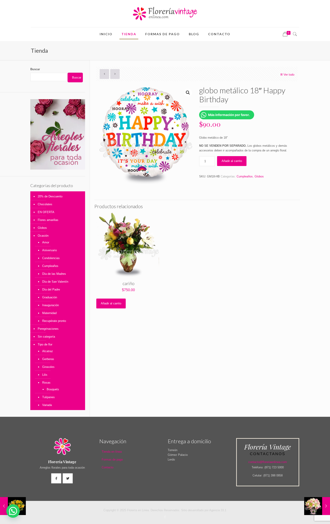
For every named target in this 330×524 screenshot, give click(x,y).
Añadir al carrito (232, 161)
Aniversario (49, 250)
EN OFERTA (46, 212)
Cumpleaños (245, 176)
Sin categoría (46, 336)
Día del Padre (51, 289)
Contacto (107, 467)
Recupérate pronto (54, 321)
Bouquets (53, 389)
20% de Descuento (50, 196)
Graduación (49, 297)
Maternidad (49, 313)
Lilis (44, 374)
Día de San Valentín (55, 281)
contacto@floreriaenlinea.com (267, 462)
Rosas (46, 382)
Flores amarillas (48, 220)
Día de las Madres (54, 273)
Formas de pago (112, 459)
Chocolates (45, 204)
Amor (45, 242)
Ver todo (289, 74)
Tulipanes (48, 397)
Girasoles (48, 367)
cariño (128, 283)
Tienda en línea (112, 451)
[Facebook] (165, 517)
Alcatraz (47, 351)
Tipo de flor (45, 344)
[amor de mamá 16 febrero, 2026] (317, 506)
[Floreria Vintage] (165, 13)
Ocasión (43, 235)
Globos (259, 176)
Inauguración (50, 305)
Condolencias (51, 258)
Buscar (35, 69)
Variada (47, 405)
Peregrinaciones (48, 328)
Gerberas (48, 359)
